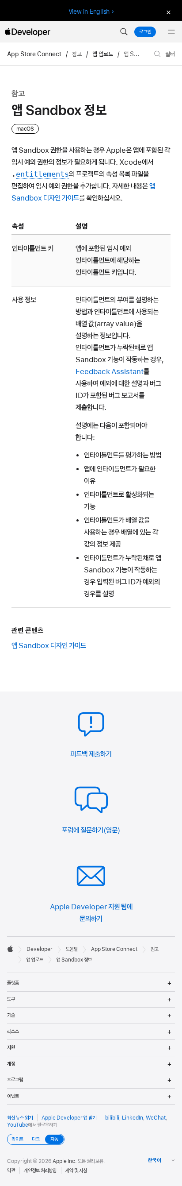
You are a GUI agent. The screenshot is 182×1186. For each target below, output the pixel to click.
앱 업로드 (102, 54)
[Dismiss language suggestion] (167, 12)
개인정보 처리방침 (40, 1170)
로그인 (145, 32)
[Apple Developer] (27, 31)
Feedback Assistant (110, 371)
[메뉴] (171, 31)
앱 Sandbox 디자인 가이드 (48, 645)
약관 (11, 1170)
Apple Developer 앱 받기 (69, 1118)
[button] (123, 31)
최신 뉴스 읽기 (20, 1118)
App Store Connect (34, 54)
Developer (40, 949)
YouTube (17, 1125)
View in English (89, 11)
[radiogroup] (35, 1139)
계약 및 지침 (76, 1170)
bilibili (112, 1118)
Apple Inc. (65, 1161)
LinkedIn (132, 1118)
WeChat (156, 1118)
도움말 (72, 949)
